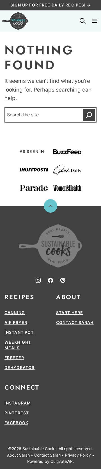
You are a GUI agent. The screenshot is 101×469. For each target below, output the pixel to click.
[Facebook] (50, 280)
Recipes (19, 297)
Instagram (17, 403)
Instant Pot (19, 332)
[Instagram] (38, 280)
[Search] (82, 21)
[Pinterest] (63, 280)
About (68, 297)
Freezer (14, 357)
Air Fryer (15, 322)
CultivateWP (61, 461)
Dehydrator (19, 367)
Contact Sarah (75, 322)
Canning (14, 312)
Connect (21, 387)
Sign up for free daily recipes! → (50, 5)
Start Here (69, 312)
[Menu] (95, 21)
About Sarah (18, 455)
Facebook (16, 422)
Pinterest (16, 412)
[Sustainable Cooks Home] (15, 21)
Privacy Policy (78, 455)
